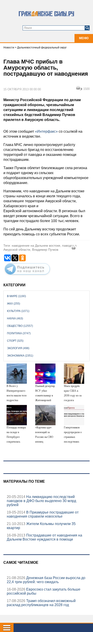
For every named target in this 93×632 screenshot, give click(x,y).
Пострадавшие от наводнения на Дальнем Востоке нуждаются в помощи (44, 537)
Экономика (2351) (20, 355)
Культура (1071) (18, 311)
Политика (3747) (19, 333)
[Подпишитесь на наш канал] (27, 275)
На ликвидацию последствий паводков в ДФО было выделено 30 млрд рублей (41, 501)
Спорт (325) (15, 340)
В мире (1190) (16, 296)
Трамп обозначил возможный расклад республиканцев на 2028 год (41, 603)
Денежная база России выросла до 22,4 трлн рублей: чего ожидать (46, 580)
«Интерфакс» (46, 131)
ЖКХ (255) (13, 303)
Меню (83, 38)
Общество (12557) (20, 325)
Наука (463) (15, 318)
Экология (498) (18, 348)
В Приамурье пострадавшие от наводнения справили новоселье (43, 514)
